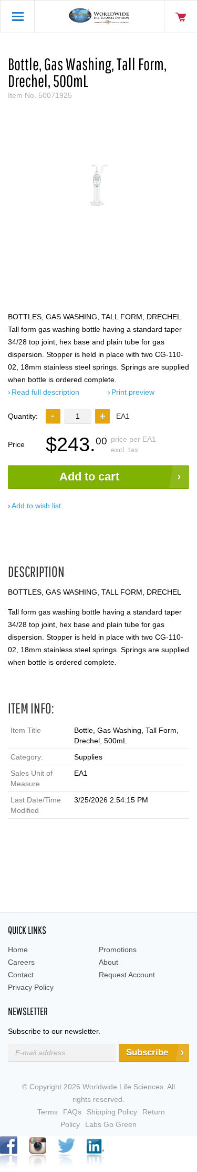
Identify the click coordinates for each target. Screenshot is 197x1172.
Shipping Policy (112, 1112)
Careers (21, 962)
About (108, 962)
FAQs (72, 1112)
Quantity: (23, 416)
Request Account (127, 974)
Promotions (118, 949)
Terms (47, 1112)
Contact (21, 974)
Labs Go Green (111, 1124)
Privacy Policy (31, 987)
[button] (102, 416)
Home (18, 949)
